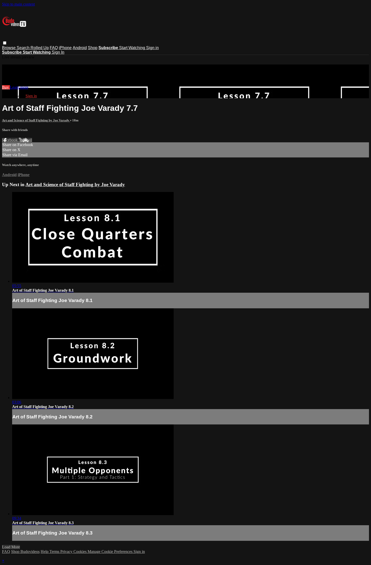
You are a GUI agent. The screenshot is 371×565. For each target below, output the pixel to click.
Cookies (80, 551)
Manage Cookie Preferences (111, 551)
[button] (4, 43)
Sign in (152, 48)
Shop (92, 48)
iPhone (65, 48)
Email (27, 140)
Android (80, 48)
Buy (6, 87)
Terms (54, 551)
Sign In (58, 52)
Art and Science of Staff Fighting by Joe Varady (36, 120)
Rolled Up (40, 48)
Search (24, 48)
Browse (9, 48)
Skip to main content (18, 4)
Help (45, 551)
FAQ (54, 48)
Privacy (66, 551)
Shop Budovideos (25, 551)
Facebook (10, 140)
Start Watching (132, 48)
